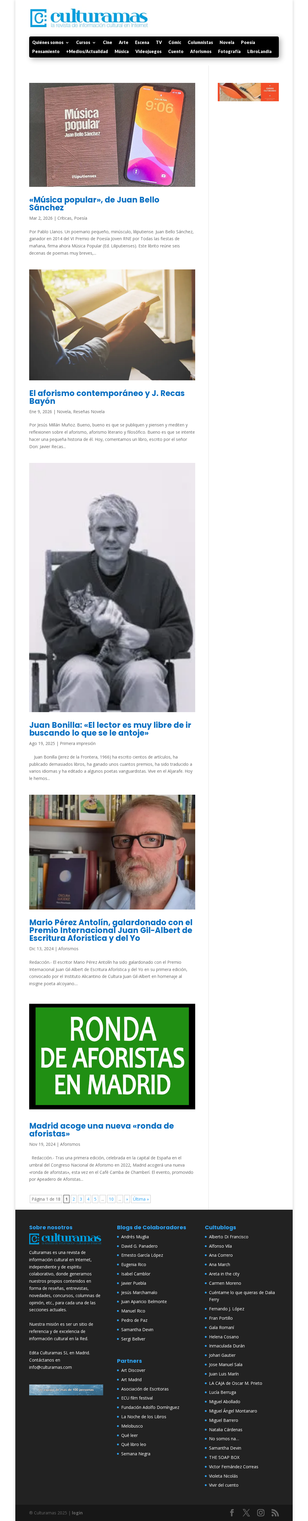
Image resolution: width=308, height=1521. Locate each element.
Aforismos (200, 51)
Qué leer (129, 1435)
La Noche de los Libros (143, 1416)
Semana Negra (135, 1454)
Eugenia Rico (133, 1264)
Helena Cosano (224, 1337)
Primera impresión (78, 743)
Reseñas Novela (89, 411)
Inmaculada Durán (227, 1346)
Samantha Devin (137, 1329)
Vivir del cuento (224, 1485)
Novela (227, 42)
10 (111, 1199)
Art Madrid (131, 1379)
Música (122, 51)
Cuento (175, 51)
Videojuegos (148, 51)
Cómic (174, 42)
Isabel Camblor (135, 1274)
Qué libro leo (133, 1444)
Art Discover (133, 1370)
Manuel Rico (133, 1311)
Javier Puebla (133, 1283)
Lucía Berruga (222, 1392)
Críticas (64, 218)
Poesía (248, 42)
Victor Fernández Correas (233, 1466)
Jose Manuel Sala (225, 1364)
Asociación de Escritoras (145, 1389)
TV (159, 42)
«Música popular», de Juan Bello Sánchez (94, 203)
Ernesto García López (142, 1255)
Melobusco (132, 1426)
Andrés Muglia (135, 1237)
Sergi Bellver (133, 1339)
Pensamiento (46, 51)
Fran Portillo (221, 1318)
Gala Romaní (221, 1327)
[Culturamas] (66, 1245)
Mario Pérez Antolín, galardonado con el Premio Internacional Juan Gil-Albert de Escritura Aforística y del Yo (110, 930)
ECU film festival (137, 1398)
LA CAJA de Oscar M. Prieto (235, 1383)
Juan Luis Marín (224, 1374)
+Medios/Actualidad (87, 51)
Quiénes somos (47, 42)
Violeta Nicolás (223, 1476)
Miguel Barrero (223, 1420)
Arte (123, 42)
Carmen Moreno (225, 1283)
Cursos (83, 42)
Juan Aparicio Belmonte (144, 1301)
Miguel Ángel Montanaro (233, 1411)
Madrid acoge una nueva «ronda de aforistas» (101, 1129)
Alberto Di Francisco (228, 1237)
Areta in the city (224, 1274)
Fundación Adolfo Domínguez (150, 1407)
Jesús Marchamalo (139, 1292)
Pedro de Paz (134, 1320)
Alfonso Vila (220, 1246)
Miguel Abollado (224, 1401)
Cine (107, 42)
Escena (142, 42)
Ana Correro (221, 1255)
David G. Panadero (139, 1246)
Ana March (219, 1264)
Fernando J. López (226, 1309)
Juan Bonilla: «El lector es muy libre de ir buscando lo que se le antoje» (110, 729)
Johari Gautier (222, 1355)
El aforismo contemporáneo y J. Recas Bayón (107, 397)
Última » (141, 1199)
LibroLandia (259, 51)
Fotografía (229, 51)
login (77, 1513)
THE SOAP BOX (224, 1457)
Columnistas (200, 42)
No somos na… (224, 1438)
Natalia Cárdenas (225, 1429)
